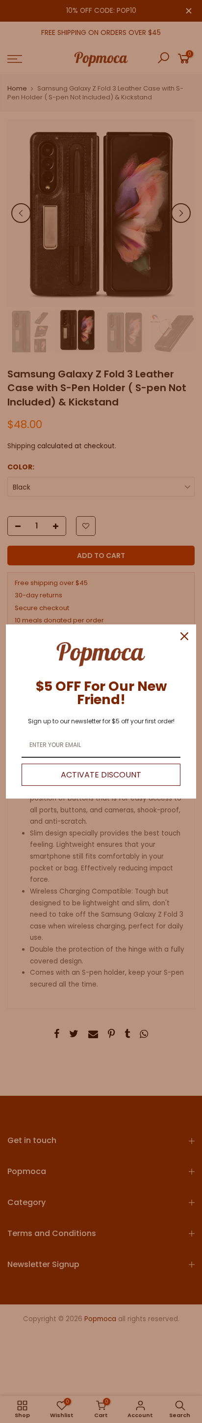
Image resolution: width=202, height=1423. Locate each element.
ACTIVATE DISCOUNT (101, 774)
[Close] (184, 636)
